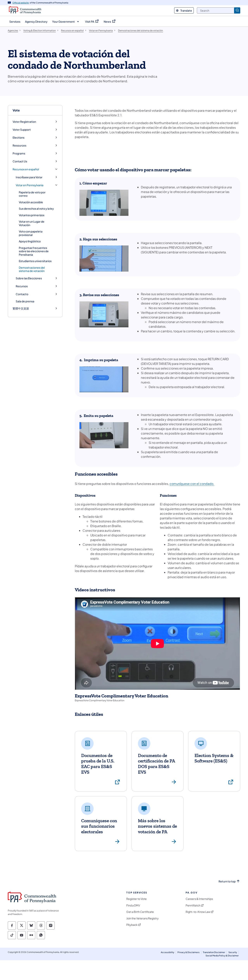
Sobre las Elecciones (29, 278)
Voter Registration (24, 121)
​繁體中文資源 (21, 308)
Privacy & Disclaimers (188, 952)
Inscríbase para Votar (29, 177)
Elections (18, 137)
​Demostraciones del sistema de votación (32, 269)
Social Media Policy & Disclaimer (222, 955)
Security (232, 952)
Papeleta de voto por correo (32, 193)
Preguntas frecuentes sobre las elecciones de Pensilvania (34, 251)
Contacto (22, 294)
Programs (19, 153)
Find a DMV (133, 905)
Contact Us (20, 161)
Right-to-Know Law (198, 911)
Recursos (22, 286)
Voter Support (22, 129)
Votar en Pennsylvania (29, 185)
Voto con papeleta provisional (30, 233)
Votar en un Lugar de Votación (31, 223)
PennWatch (193, 905)
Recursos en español (26, 169)
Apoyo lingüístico (30, 241)
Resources (19, 145)
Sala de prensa (25, 301)
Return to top (227, 881)
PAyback (132, 924)
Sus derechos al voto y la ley (36, 208)
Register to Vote (136, 898)
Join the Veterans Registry (142, 918)
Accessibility (167, 952)
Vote (16, 110)
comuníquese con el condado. (192, 484)
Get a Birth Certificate (140, 911)
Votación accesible (31, 202)
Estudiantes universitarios (35, 261)
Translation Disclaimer (214, 952)
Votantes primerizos (31, 215)
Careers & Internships (199, 898)
